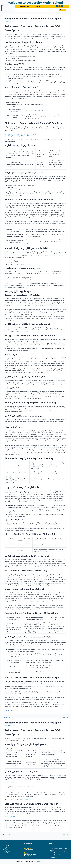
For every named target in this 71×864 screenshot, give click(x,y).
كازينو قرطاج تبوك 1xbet (10, 710)
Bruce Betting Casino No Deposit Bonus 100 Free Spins (19, 136)
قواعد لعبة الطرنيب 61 (10, 782)
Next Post (66, 717)
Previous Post (6, 717)
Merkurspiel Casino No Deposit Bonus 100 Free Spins (19, 799)
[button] (35, 9)
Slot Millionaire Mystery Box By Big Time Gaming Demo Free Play (22, 134)
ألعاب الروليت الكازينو (10, 816)
